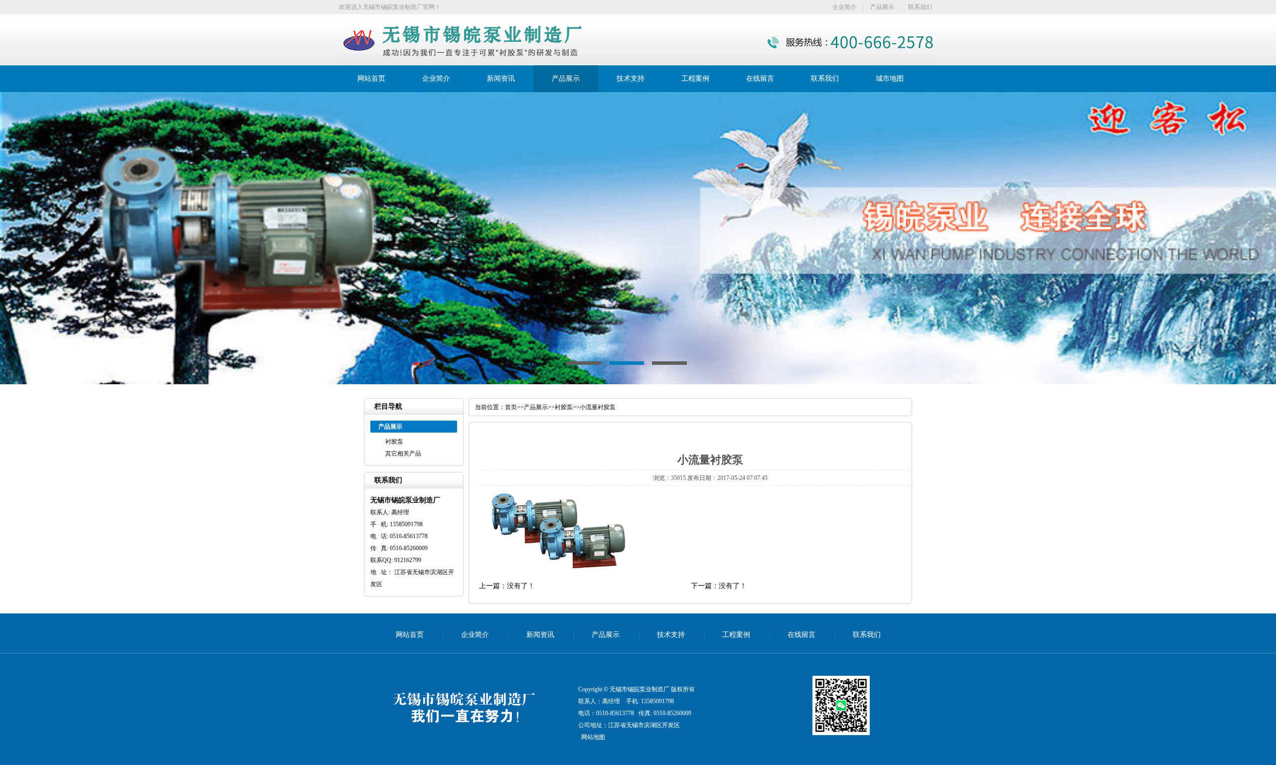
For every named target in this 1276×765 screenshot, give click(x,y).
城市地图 (890, 78)
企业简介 (844, 6)
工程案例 (695, 78)
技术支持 (630, 78)
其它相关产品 (403, 453)
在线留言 (760, 78)
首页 (511, 407)
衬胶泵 (394, 441)
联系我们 (920, 6)
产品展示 (882, 6)
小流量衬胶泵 (598, 407)
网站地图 (593, 737)
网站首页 (371, 78)
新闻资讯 (501, 78)
